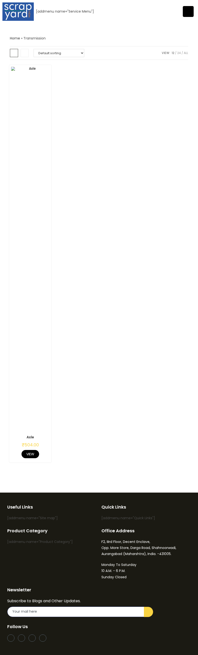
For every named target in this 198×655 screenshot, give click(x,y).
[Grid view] (14, 53)
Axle (30, 437)
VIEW (30, 454)
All (186, 53)
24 (179, 53)
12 (173, 53)
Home (15, 38)
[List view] (25, 53)
